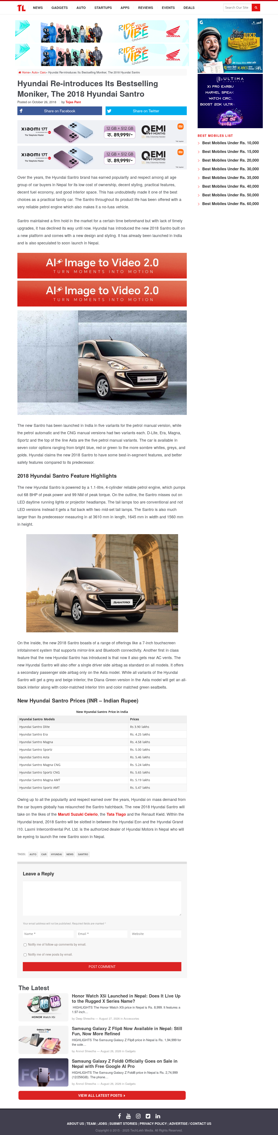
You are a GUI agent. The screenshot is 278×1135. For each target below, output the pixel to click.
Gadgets (59, 7)
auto (33, 854)
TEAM (91, 1123)
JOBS (102, 1123)
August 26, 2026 (111, 1051)
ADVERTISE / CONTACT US (190, 1123)
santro (83, 854)
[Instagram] (138, 1116)
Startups (103, 7)
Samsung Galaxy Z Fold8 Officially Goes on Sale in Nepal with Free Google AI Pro (124, 1063)
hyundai (56, 854)
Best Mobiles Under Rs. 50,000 (230, 195)
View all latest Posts (101, 1095)
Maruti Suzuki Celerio (78, 814)
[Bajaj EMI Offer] (230, 72)
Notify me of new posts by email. (50, 954)
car (43, 854)
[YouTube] (128, 1116)
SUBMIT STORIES (123, 1123)
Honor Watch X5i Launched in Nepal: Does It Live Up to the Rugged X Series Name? (126, 998)
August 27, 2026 (109, 1018)
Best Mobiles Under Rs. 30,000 (230, 169)
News (38, 7)
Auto (81, 7)
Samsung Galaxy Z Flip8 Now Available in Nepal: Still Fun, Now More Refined (127, 1031)
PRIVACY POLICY (153, 1123)
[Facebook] (119, 1116)
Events (168, 7)
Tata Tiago (115, 814)
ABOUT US (75, 1123)
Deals (189, 7)
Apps (125, 7)
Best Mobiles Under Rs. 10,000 (230, 143)
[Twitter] (148, 1116)
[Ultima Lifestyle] (230, 127)
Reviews (145, 7)
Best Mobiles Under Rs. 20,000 (230, 160)
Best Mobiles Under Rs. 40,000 (230, 186)
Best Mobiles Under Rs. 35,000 (230, 177)
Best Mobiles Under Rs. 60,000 (230, 203)
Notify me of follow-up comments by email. (57, 944)
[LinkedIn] (158, 1116)
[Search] (256, 7)
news (69, 854)
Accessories (131, 1018)
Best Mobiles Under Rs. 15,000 (230, 151)
